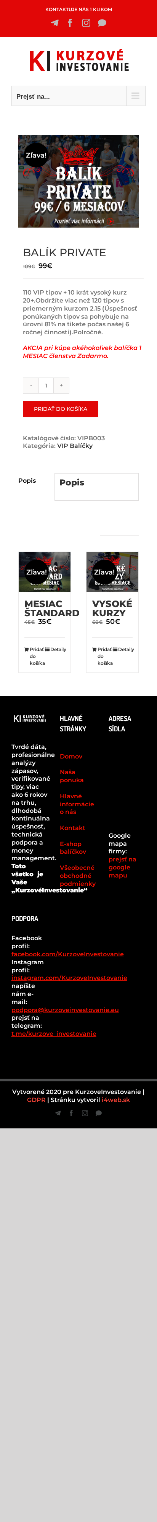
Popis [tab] (27, 480)
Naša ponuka (72, 776)
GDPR (36, 1100)
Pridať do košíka (60, 408)
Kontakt (72, 828)
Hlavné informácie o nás (77, 804)
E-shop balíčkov (73, 848)
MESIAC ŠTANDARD (52, 608)
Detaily (57, 649)
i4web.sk (116, 1100)
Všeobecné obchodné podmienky (78, 875)
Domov (71, 756)
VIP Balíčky (75, 445)
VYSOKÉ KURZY (112, 608)
